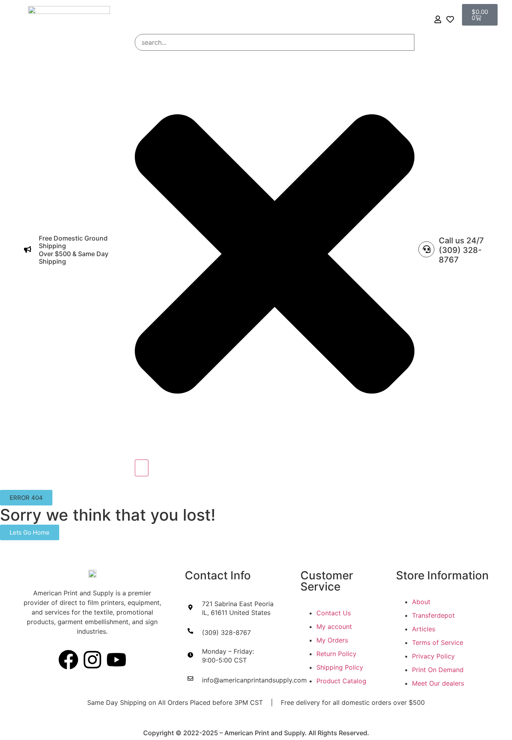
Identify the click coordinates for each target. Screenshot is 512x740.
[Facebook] (68, 660)
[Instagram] (92, 660)
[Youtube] (116, 660)
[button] (26, 497)
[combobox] (274, 42)
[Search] (141, 468)
